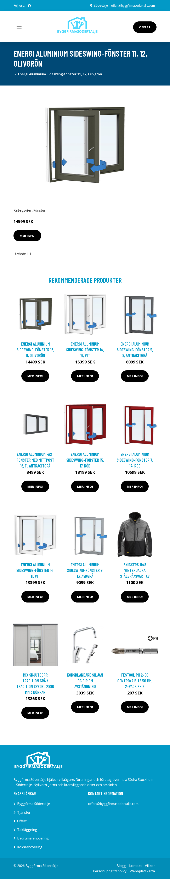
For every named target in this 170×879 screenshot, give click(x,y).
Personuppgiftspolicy (109, 871)
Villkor (150, 865)
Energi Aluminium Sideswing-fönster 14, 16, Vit (85, 349)
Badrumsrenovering (33, 838)
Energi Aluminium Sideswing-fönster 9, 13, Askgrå (85, 570)
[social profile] (29, 6)
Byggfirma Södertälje (33, 803)
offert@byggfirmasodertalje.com (133, 5)
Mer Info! (27, 235)
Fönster (39, 210)
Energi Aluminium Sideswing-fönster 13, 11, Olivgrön (35, 349)
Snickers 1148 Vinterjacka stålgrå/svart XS (134, 570)
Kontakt (135, 865)
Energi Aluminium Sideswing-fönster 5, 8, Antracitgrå (135, 349)
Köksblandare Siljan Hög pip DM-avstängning (85, 680)
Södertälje (101, 5)
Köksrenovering (29, 847)
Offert (145, 27)
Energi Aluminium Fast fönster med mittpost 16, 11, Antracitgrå (35, 459)
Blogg (121, 865)
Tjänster (23, 812)
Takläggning (27, 829)
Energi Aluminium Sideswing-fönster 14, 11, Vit (35, 570)
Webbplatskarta (142, 871)
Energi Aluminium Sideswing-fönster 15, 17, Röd (85, 459)
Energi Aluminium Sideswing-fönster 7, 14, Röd (135, 459)
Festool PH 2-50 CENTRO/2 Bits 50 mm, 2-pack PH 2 (134, 680)
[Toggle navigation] (19, 27)
